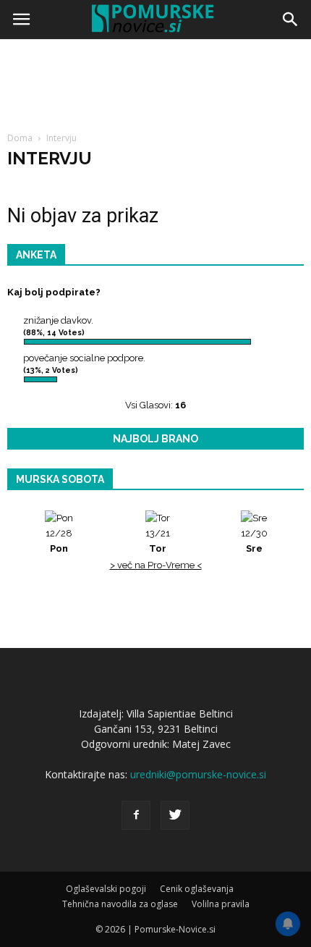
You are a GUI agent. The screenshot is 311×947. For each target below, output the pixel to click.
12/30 (254, 541)
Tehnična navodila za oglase (120, 904)
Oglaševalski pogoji (106, 889)
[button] (290, 19)
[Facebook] (136, 815)
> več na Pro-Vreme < (156, 565)
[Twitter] (175, 815)
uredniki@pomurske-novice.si (198, 774)
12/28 (59, 541)
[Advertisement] (155, 206)
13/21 (157, 541)
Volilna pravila (221, 904)
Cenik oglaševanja (197, 889)
